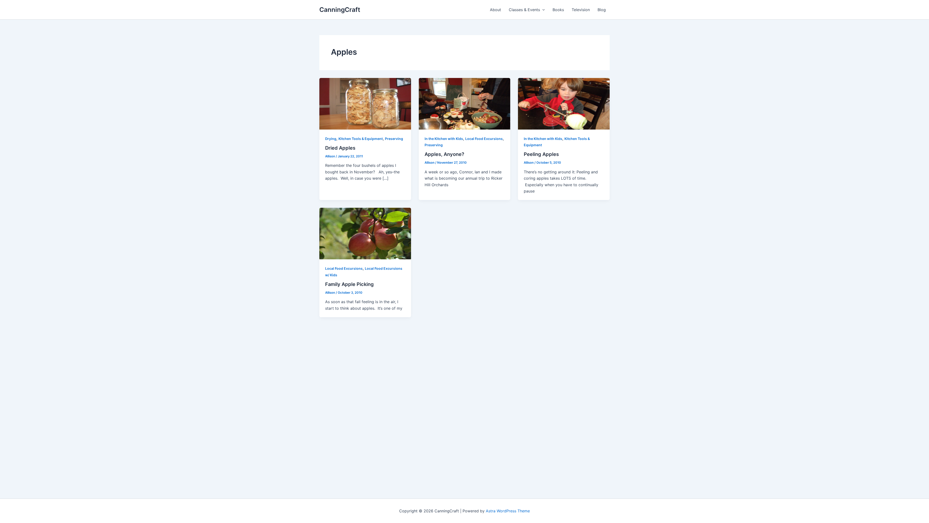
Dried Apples (340, 148)
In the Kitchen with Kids (444, 139)
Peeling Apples (541, 154)
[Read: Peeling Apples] (564, 103)
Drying (330, 139)
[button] (542, 9)
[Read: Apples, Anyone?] (464, 103)
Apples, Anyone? (444, 154)
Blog (602, 9)
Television (581, 9)
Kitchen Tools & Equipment (360, 139)
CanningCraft (339, 9)
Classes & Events (524, 9)
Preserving (394, 139)
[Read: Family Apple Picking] (365, 233)
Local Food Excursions (484, 139)
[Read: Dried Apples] (365, 103)
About (495, 9)
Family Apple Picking (349, 284)
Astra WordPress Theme (508, 510)
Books (558, 9)
